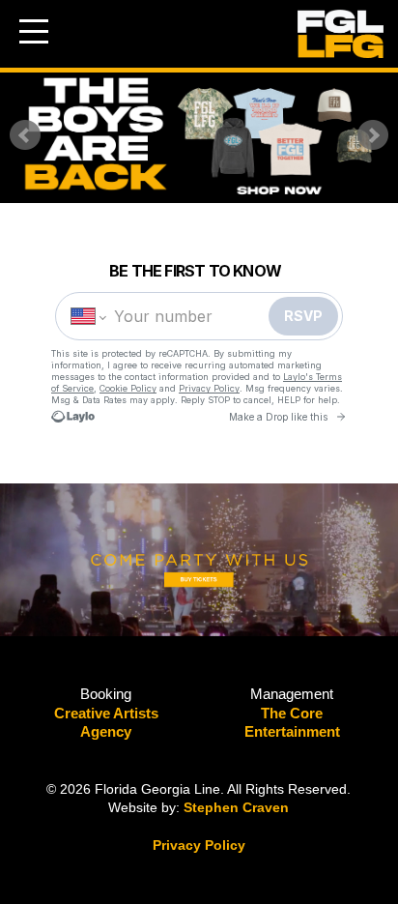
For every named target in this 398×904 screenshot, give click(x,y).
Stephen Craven (236, 807)
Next (372, 135)
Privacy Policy (199, 845)
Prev (25, 135)
